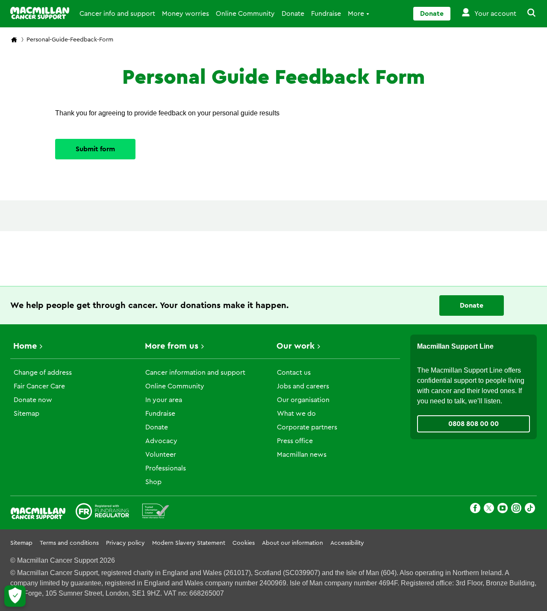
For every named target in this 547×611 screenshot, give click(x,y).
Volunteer (160, 454)
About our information (292, 543)
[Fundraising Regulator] (102, 513)
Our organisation (303, 400)
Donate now (33, 400)
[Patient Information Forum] (155, 513)
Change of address (43, 372)
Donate (293, 13)
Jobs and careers (303, 386)
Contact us (294, 372)
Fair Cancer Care (39, 386)
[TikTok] (530, 509)
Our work (295, 346)
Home (25, 346)
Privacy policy (125, 543)
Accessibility (347, 543)
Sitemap (26, 413)
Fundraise (326, 13)
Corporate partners (307, 427)
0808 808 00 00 (473, 423)
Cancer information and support (195, 372)
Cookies (243, 543)
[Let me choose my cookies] (15, 596)
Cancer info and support (117, 13)
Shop (153, 482)
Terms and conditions (69, 543)
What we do (296, 413)
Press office (295, 441)
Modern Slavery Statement (188, 543)
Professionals (165, 468)
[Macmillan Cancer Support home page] (14, 40)
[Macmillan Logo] (39, 13)
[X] (489, 509)
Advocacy (161, 441)
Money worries (185, 13)
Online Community (245, 13)
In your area (163, 400)
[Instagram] (516, 509)
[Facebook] (475, 509)
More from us (171, 346)
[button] (526, 14)
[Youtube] (502, 509)
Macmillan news (301, 454)
